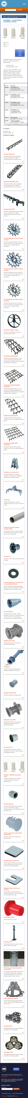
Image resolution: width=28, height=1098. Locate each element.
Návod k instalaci (7, 132)
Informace (5, 131)
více (23, 161)
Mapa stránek (4, 1096)
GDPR (16, 1069)
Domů (4, 16)
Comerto (16, 1096)
